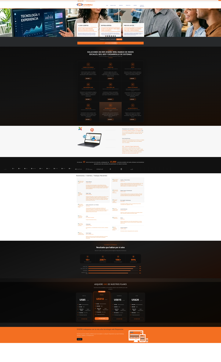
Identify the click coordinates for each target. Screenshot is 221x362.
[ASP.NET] (24, 169)
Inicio (107, 5)
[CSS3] (70, 169)
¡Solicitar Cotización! (110, 43)
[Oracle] (60, 169)
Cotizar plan (84, 318)
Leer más (88, 78)
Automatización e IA (133, 108)
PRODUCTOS (128, 5)
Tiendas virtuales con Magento (134, 130)
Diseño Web (110, 67)
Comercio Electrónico (88, 67)
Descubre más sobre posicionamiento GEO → (130, 153)
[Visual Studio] (38, 169)
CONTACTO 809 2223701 (142, 6)
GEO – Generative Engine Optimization (130, 146)
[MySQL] (92, 169)
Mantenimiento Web (88, 87)
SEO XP (132, 67)
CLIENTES (135, 5)
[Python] (1, 169)
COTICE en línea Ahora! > (91, 1)
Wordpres (136, 129)
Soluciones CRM (110, 87)
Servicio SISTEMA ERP (133, 87)
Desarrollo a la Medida (110, 108)
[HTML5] (81, 169)
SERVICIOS (121, 5)
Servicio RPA (88, 108)
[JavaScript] (16, 169)
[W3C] (30, 169)
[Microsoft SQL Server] (49, 169)
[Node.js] (8, 169)
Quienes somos (113, 5)
